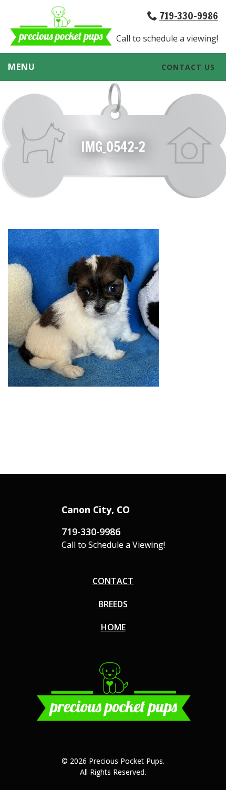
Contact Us (188, 67)
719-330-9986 (188, 15)
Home (113, 627)
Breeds (113, 604)
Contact (113, 581)
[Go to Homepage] (60, 43)
